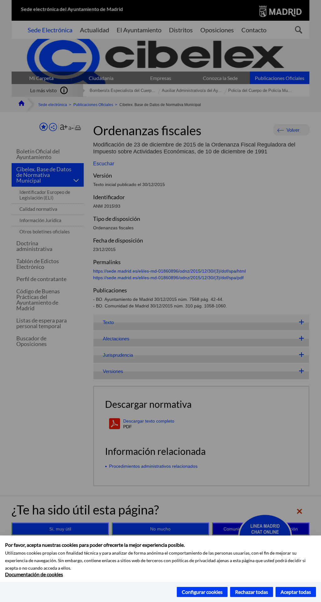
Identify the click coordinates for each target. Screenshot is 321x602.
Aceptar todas (296, 592)
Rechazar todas (251, 592)
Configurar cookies (202, 592)
